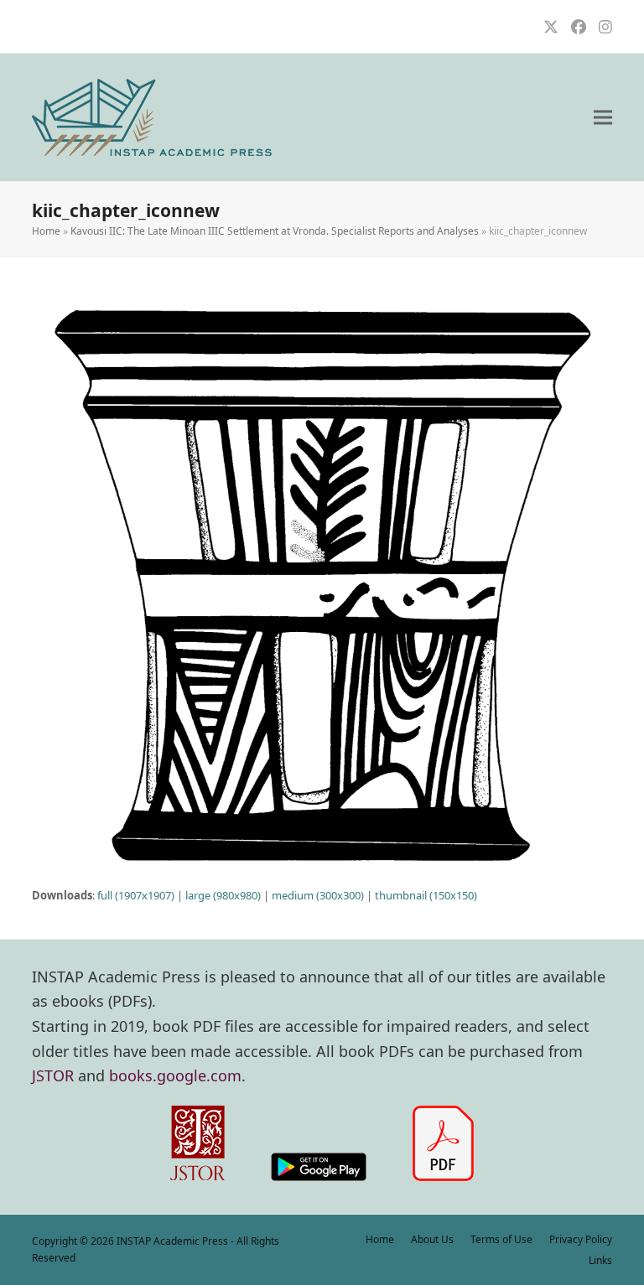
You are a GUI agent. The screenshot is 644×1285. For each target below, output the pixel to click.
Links (600, 1260)
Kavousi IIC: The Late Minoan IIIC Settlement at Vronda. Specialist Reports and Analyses (274, 231)
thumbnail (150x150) (426, 895)
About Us (432, 1239)
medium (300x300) (318, 895)
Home (46, 231)
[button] (603, 118)
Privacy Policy (580, 1239)
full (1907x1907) (135, 895)
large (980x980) (223, 895)
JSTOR (53, 1075)
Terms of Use (501, 1239)
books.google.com (175, 1075)
